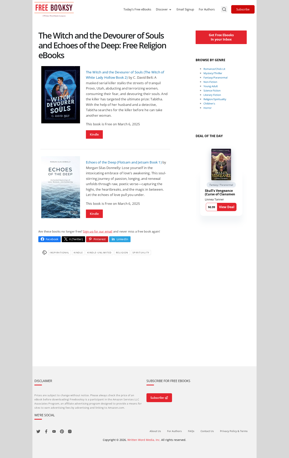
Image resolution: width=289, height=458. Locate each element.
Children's (209, 103)
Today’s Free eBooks (137, 9)
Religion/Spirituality (214, 99)
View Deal (226, 207)
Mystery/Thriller (212, 73)
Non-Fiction (210, 82)
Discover (162, 9)
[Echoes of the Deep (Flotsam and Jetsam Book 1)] (60, 187)
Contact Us (207, 431)
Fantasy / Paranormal (221, 185)
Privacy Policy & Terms (234, 431)
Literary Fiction (212, 95)
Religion (122, 252)
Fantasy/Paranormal (215, 77)
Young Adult (210, 86)
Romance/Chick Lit (214, 69)
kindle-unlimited (99, 252)
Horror (207, 108)
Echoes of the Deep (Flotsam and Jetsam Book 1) (124, 162)
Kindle (94, 134)
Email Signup (185, 9)
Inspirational (59, 252)
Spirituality (141, 252)
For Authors (207, 9)
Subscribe (242, 9)
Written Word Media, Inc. (143, 440)
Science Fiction (212, 90)
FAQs (191, 431)
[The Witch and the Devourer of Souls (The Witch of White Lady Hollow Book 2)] (60, 94)
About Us (155, 431)
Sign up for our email (97, 231)
